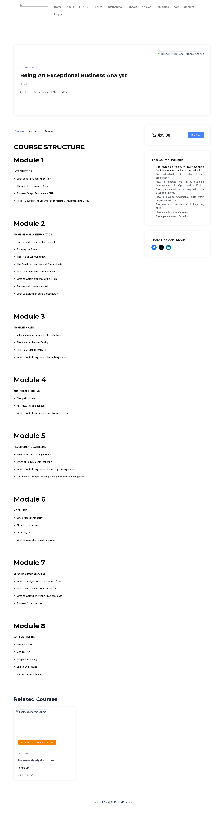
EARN (99, 7)
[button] (84, 7)
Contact (189, 7)
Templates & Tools (167, 7)
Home (57, 7)
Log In (58, 14)
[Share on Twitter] (161, 247)
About (70, 7)
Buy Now (196, 135)
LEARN (83, 7)
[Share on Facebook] (154, 247)
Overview (20, 131)
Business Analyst (28, 68)
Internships (115, 7)
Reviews (49, 131)
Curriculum (34, 131)
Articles (146, 7)
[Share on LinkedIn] (168, 247)
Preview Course (43, 727)
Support (132, 7)
